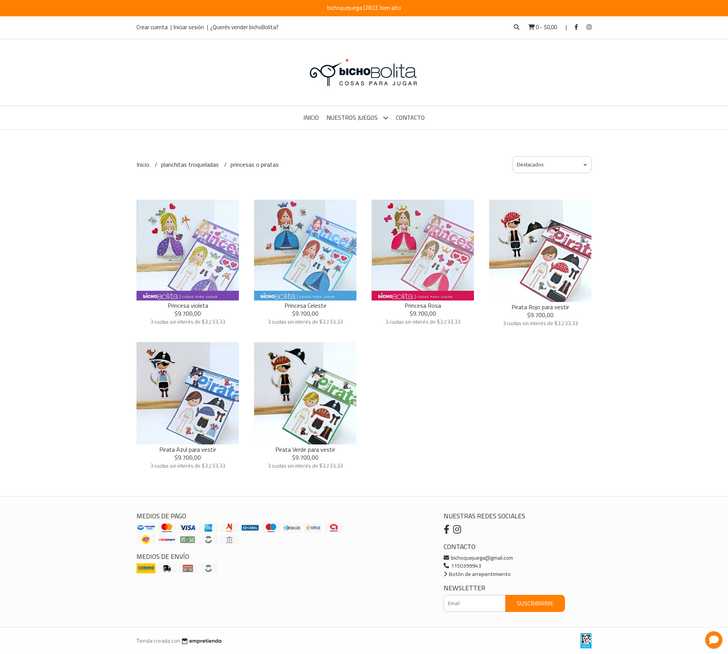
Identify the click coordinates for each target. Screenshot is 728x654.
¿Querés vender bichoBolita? (244, 27)
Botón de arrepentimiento (479, 574)
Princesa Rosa (423, 305)
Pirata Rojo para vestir (540, 307)
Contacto (410, 117)
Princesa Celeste (305, 305)
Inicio (311, 117)
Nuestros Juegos (352, 117)
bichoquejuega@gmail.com (481, 557)
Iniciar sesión (189, 27)
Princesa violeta (188, 305)
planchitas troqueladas (190, 164)
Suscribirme (535, 603)
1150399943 (465, 565)
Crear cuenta (152, 27)
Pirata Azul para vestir (187, 449)
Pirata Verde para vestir (305, 449)
